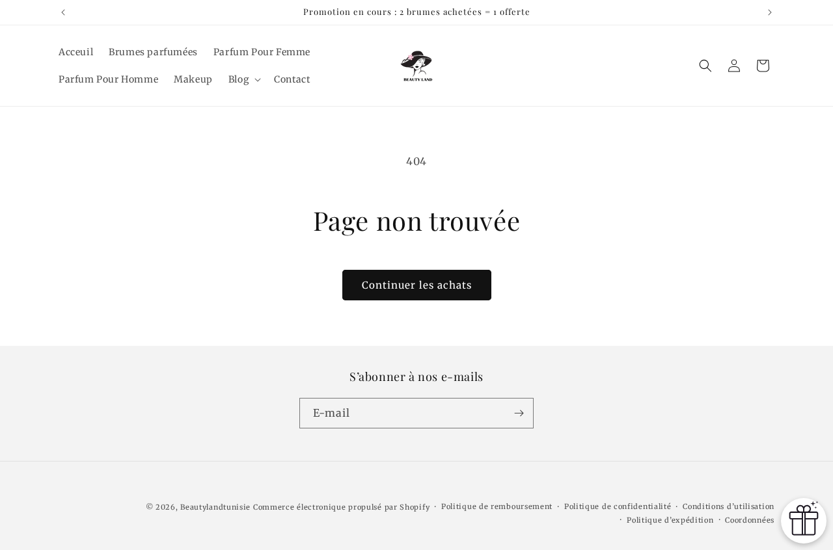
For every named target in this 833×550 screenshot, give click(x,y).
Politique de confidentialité (618, 506)
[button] (243, 79)
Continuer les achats (417, 285)
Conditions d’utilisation (728, 506)
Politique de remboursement (497, 506)
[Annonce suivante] (770, 12)
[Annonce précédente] (63, 12)
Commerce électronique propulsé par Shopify (341, 507)
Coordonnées (749, 520)
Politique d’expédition (670, 520)
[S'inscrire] (518, 413)
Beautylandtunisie (215, 507)
